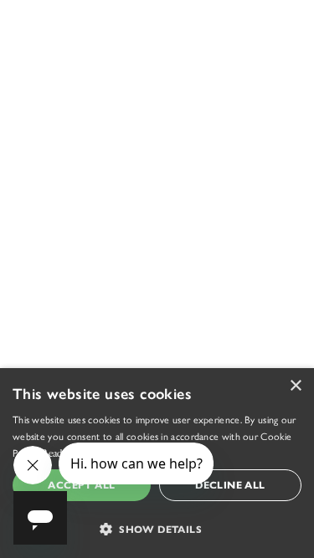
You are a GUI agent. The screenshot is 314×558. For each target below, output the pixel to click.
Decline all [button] (230, 485)
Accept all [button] (81, 485)
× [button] (295, 386)
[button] (157, 529)
